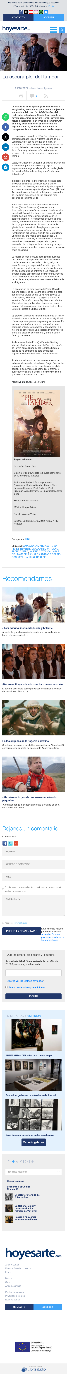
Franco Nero (20, 551)
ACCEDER (48, 17)
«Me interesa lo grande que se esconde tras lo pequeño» (29, 798)
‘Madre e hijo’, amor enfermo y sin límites (26, 1218)
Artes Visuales (12, 1264)
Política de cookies (14, 1292)
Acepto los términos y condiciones (27, 987)
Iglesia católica (40, 551)
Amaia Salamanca (34, 545)
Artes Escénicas (13, 1285)
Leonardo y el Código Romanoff (18, 1187)
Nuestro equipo (12, 1299)
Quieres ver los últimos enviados (25, 980)
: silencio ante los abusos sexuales (32, 684)
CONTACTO (18, 17)
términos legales (20, 923)
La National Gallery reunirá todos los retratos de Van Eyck (26, 1208)
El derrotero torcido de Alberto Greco (27, 1196)
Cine (27, 539)
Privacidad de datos (15, 1295)
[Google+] (16, 843)
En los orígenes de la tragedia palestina (25, 741)
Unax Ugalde (37, 557)
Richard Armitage (39, 554)
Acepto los (16, 923)
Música (8, 1278)
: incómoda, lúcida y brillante (27, 628)
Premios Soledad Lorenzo (18, 1268)
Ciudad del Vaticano (45, 548)
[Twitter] (10, 843)
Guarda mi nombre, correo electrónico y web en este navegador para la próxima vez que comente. (33, 889)
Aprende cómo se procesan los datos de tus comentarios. (52, 937)
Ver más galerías (33, 1142)
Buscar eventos (15, 1181)
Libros (8, 1272)
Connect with (9, 836)
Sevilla (23, 557)
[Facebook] (4, 843)
